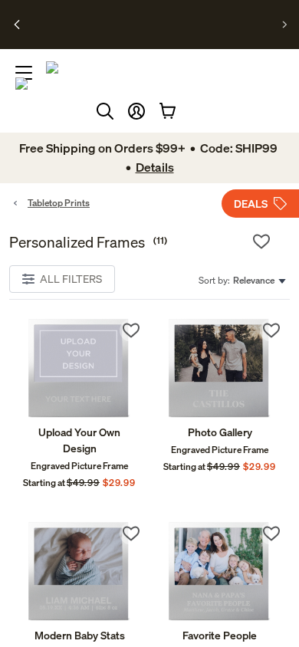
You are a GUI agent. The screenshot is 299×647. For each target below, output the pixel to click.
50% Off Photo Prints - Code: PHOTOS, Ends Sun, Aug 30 (147, 18)
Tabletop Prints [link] (59, 203)
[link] (79, 368)
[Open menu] (23, 73)
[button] (136, 111)
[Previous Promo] (17, 24)
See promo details (146, 37)
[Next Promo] (285, 24)
